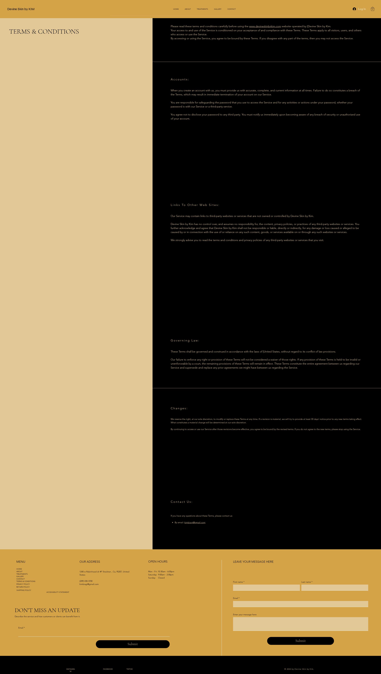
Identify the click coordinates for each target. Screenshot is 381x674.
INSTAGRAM (70, 670)
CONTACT (20, 579)
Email (21, 627)
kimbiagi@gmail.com (194, 522)
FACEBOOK (108, 669)
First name (238, 582)
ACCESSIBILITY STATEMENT (57, 592)
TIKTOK (130, 669)
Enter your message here (245, 614)
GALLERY (20, 576)
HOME (19, 569)
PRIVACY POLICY (23, 584)
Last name (306, 582)
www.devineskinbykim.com (265, 26)
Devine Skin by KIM (21, 9)
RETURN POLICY (23, 587)
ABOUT (19, 571)
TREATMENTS (22, 574)
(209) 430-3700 (85, 581)
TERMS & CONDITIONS (25, 581)
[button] (372, 9)
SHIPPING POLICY (24, 590)
